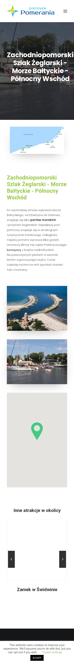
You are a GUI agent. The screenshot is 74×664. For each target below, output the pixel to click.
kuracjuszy (14, 250)
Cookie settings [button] (52, 652)
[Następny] (62, 567)
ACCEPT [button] (37, 657)
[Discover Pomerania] (30, 11)
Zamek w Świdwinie (37, 589)
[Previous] (11, 567)
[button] (65, 11)
